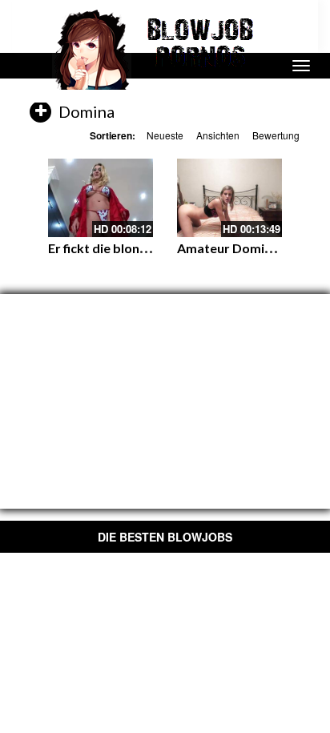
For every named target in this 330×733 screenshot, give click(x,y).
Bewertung (276, 135)
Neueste (165, 135)
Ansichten (217, 135)
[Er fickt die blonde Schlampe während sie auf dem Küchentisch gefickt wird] (100, 198)
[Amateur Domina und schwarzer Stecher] (229, 198)
